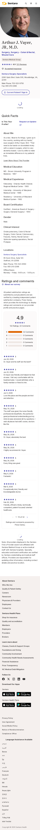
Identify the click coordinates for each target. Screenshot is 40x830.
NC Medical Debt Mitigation (13, 669)
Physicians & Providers (11, 600)
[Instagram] (13, 679)
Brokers (5, 637)
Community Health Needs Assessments (18, 658)
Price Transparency (10, 665)
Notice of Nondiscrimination (13, 730)
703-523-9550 (20, 264)
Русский (5, 806)
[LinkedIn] (18, 679)
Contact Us (6, 608)
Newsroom (6, 597)
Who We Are (7, 585)
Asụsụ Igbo (6, 790)
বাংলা (3, 755)
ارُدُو (3, 814)
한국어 (4, 798)
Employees (6, 604)
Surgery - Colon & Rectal (23, 52)
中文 (3, 763)
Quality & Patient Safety (11, 589)
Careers (5, 593)
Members (6, 625)
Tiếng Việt (6, 817)
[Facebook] (3, 679)
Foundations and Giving (11, 650)
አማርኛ (4, 744)
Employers (6, 629)
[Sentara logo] (10, 3)
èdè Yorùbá (6, 821)
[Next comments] (27, 517)
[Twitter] (8, 679)
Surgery (6, 52)
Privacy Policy (7, 718)
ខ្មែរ (3, 759)
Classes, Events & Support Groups (15, 646)
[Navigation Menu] (36, 3)
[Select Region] (31, 3)
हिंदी (3, 783)
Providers (6, 633)
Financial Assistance (10, 662)
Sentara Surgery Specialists (14, 74)
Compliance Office (9, 733)
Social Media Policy (9, 726)
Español (5, 810)
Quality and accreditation (12, 621)
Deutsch (5, 775)
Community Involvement (12, 654)
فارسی (4, 767)
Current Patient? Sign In (17, 92)
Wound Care (8, 55)
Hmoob (5, 786)
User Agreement (8, 722)
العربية (4, 748)
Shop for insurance (9, 617)
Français (5, 771)
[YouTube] (24, 679)
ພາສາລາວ (5, 802)
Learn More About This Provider (16, 160)
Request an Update (27, 122)
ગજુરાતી (4, 779)
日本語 (4, 794)
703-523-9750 (18, 83)
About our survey (12, 284)
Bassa (4, 752)
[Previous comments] (13, 517)
